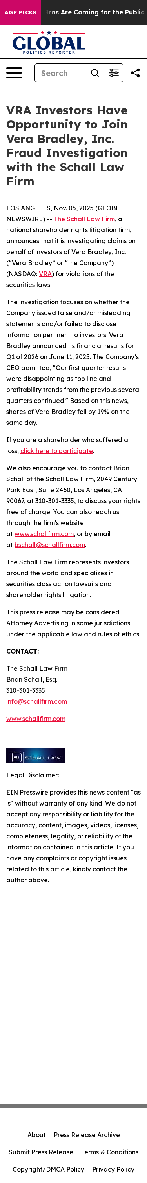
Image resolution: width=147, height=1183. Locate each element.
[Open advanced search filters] (113, 73)
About (36, 1135)
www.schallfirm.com (44, 534)
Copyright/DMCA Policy (48, 1169)
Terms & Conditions (109, 1152)
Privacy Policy (113, 1169)
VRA (45, 274)
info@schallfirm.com (36, 701)
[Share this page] (135, 73)
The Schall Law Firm (84, 219)
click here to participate (56, 451)
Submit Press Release (41, 1152)
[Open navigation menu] (14, 73)
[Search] (94, 73)
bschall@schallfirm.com (50, 545)
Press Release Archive (87, 1135)
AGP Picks (20, 12)
